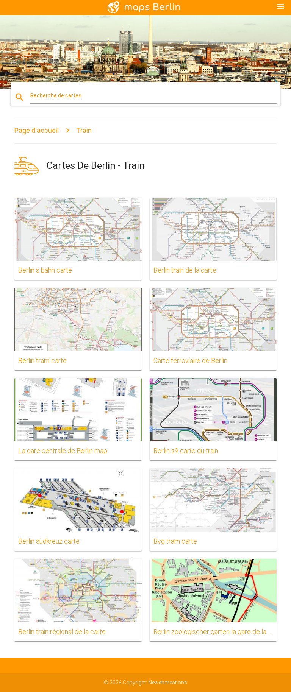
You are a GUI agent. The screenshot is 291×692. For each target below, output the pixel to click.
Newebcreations (167, 683)
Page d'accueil (36, 130)
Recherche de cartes (55, 95)
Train (84, 130)
